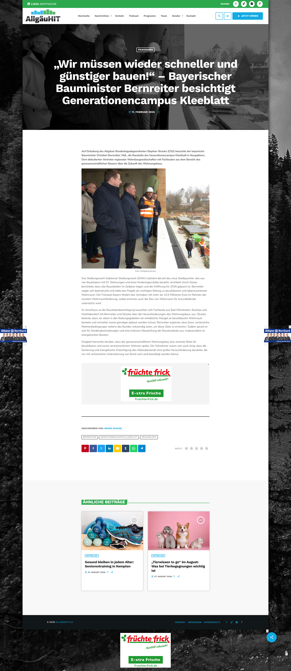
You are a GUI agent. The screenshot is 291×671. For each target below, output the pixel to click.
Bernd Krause (113, 428)
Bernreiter (89, 437)
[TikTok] (244, 4)
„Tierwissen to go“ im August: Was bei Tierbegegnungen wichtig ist (178, 566)
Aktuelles (91, 556)
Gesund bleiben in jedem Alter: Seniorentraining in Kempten (109, 564)
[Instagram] (252, 4)
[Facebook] (260, 4)
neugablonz (149, 437)
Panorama (145, 49)
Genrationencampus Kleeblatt (119, 437)
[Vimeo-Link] (43, 16)
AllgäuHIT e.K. (64, 622)
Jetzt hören (247, 16)
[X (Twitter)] (236, 4)
